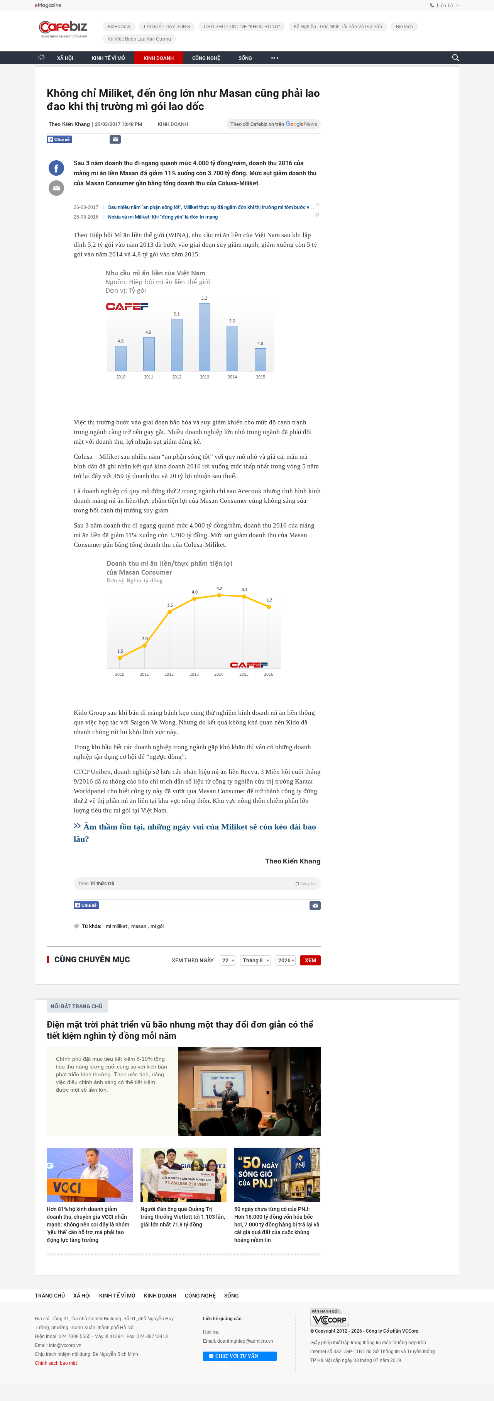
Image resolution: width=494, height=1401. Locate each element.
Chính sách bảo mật (56, 1363)
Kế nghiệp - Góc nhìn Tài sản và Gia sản (338, 26)
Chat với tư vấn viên (236, 1357)
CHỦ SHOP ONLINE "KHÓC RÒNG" (242, 26)
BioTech (404, 26)
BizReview (119, 26)
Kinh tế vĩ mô (117, 1295)
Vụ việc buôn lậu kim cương (139, 39)
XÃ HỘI (65, 58)
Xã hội (82, 1295)
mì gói (157, 926)
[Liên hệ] (115, 139)
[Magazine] (48, 5)
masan (139, 926)
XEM (310, 960)
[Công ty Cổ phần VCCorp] (329, 1317)
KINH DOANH (159, 58)
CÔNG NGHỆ (206, 58)
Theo (197, 883)
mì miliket (117, 926)
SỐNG (245, 58)
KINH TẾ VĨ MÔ (108, 58)
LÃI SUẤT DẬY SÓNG (167, 26)
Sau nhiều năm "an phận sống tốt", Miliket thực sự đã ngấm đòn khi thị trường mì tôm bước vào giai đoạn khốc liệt (231, 207)
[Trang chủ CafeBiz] (41, 57)
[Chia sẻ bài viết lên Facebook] (56, 168)
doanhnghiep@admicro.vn (245, 1341)
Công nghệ (200, 1295)
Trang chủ (50, 1295)
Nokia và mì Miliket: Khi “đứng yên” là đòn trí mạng (163, 217)
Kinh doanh (173, 124)
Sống (231, 1295)
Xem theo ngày (193, 960)
